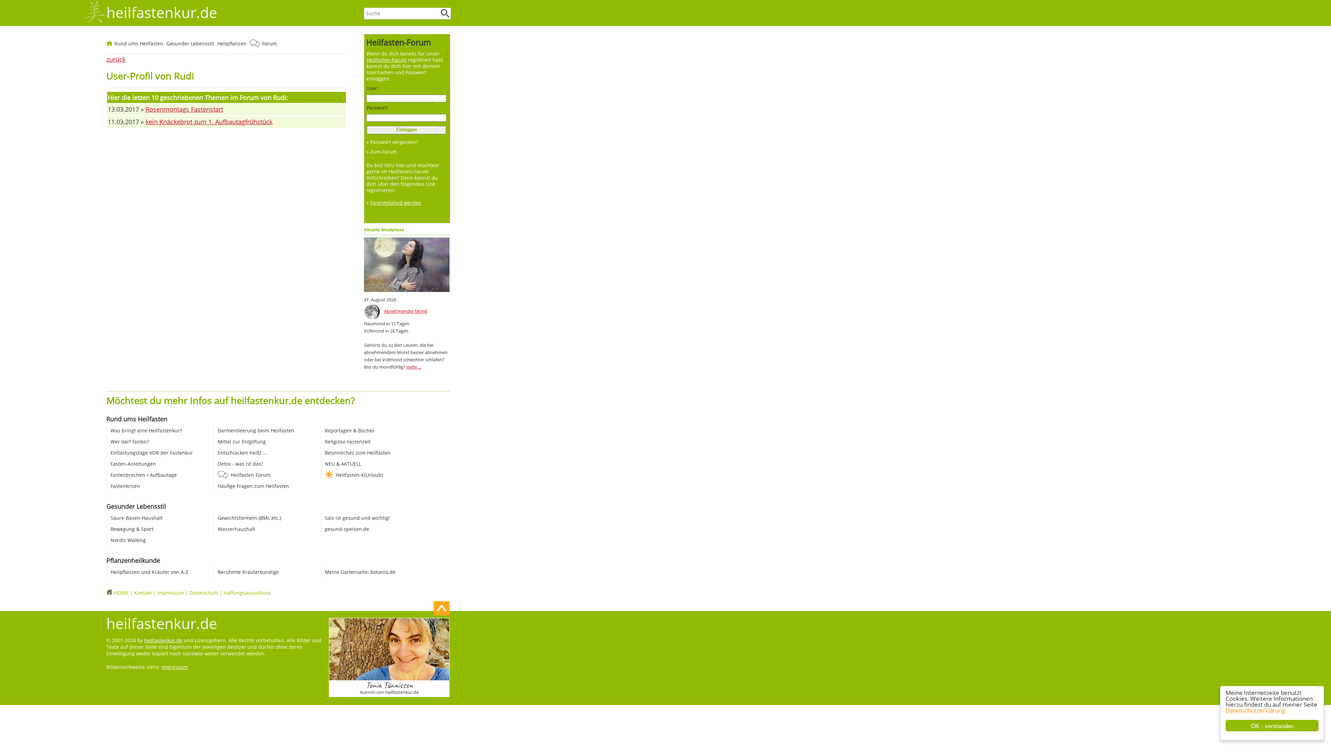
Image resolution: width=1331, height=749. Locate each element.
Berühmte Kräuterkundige (248, 572)
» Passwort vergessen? (392, 142)
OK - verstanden (1272, 725)
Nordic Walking (128, 540)
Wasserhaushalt (236, 529)
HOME (121, 592)
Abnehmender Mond (405, 311)
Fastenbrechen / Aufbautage (144, 475)
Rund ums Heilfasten (138, 43)
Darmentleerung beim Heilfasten (256, 430)
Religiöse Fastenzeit (348, 441)
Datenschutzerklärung (1255, 710)
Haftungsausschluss (247, 592)
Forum (269, 43)
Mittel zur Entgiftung (242, 441)
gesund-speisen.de (347, 529)
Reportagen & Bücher (350, 430)
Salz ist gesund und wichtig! (357, 518)
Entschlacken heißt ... (242, 452)
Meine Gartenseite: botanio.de (360, 572)
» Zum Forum (381, 151)
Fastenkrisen (125, 486)
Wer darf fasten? (130, 441)
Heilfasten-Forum (250, 475)
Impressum (170, 592)
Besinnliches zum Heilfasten (358, 452)
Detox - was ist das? (240, 463)
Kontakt (143, 592)
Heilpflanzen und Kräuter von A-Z (149, 572)
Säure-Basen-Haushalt (137, 518)
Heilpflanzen (231, 43)
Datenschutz (203, 592)
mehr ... (413, 367)
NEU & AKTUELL (343, 463)
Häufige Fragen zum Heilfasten (253, 486)
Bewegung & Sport (132, 529)
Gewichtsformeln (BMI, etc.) (249, 518)
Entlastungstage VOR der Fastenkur (152, 452)
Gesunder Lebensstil (190, 43)
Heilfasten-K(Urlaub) (359, 475)
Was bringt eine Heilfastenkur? (146, 430)
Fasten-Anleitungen (133, 463)
